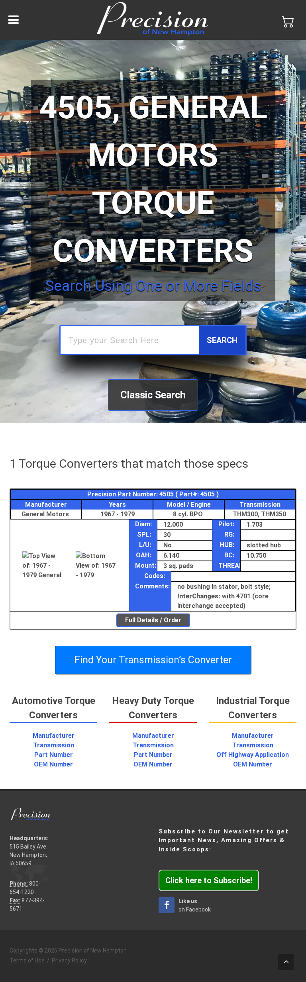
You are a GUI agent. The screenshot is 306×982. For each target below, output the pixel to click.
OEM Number (53, 764)
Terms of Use (27, 960)
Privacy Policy (69, 960)
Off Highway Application (252, 755)
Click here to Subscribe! (208, 880)
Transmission (53, 745)
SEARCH (222, 340)
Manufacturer (54, 735)
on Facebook (194, 905)
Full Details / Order (153, 620)
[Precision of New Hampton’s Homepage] (153, 20)
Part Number (53, 755)
